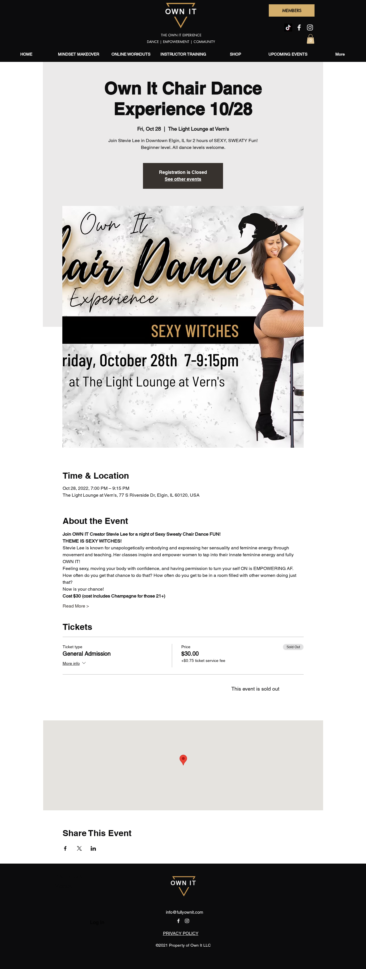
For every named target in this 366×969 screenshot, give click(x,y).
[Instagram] (310, 27)
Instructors (68, 876)
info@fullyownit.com (184, 912)
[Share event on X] (79, 848)
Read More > (76, 606)
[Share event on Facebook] (65, 848)
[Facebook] (299, 27)
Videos (63, 886)
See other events (183, 179)
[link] (311, 39)
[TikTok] (288, 27)
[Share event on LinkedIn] (93, 848)
